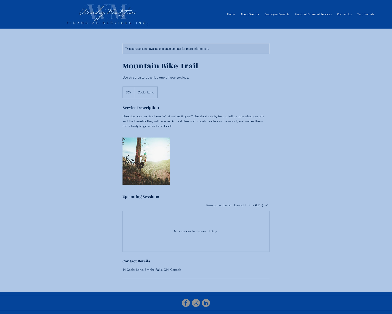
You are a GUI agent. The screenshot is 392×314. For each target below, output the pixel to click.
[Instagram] (196, 303)
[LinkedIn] (206, 303)
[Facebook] (186, 303)
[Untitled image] (146, 161)
